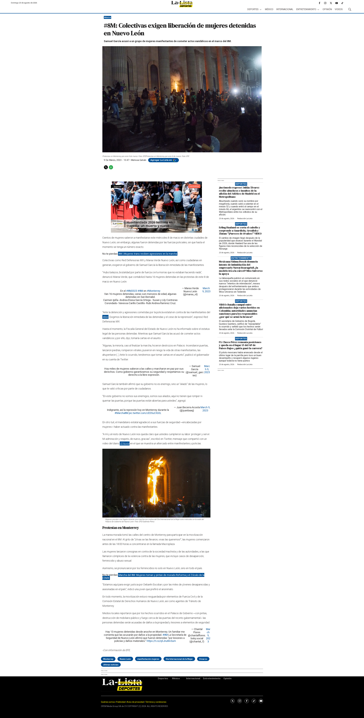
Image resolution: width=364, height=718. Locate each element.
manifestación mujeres (148, 659)
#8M (140, 290)
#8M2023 (131, 290)
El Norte (124, 443)
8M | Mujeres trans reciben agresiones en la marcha (148, 253)
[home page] (182, 4)
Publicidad (121, 702)
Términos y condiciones (155, 702)
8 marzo (203, 659)
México (269, 9)
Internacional (284, 9)
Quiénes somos (108, 702)
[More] (260, 9)
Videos (339, 9)
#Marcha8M (121, 413)
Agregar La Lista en (161, 160)
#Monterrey (153, 290)
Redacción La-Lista (244, 219)
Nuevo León (125, 659)
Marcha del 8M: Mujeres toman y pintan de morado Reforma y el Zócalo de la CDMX (153, 576)
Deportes (252, 9)
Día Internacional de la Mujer (179, 659)
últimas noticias (110, 665)
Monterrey (108, 659)
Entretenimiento (306, 9)
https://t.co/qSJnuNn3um (161, 640)
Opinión (327, 9)
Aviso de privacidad (135, 702)
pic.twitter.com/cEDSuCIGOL (145, 413)
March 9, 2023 (206, 290)
